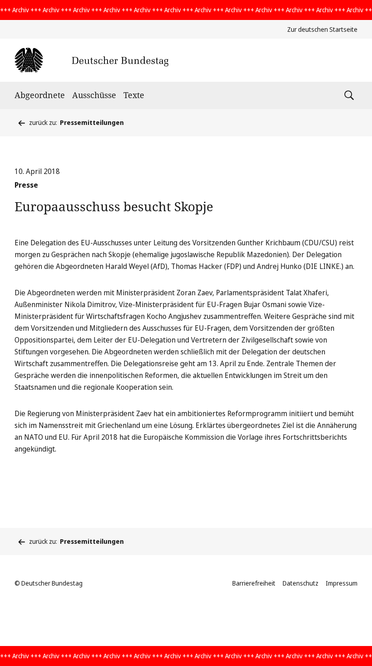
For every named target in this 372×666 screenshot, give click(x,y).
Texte (133, 94)
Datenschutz (300, 583)
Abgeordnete (40, 94)
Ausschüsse (94, 94)
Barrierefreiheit (253, 583)
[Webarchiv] (91, 60)
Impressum (341, 583)
